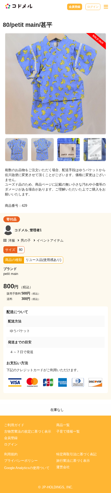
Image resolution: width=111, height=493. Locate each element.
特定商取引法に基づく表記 (76, 454)
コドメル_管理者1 (28, 230)
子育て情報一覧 (68, 431)
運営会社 (63, 467)
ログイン (93, 6)
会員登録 (74, 6)
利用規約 (11, 454)
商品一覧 (63, 425)
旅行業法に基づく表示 (73, 461)
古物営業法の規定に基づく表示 (27, 431)
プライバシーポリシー (21, 461)
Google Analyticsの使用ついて (27, 468)
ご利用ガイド (14, 425)
